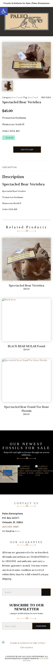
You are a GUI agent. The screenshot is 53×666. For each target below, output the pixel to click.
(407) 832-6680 (10, 526)
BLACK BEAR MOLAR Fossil (26, 346)
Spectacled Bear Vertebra (26, 285)
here (17, 531)
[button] (4, 11)
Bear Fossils (17, 97)
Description (9, 167)
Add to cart (27, 149)
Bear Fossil (33, 97)
